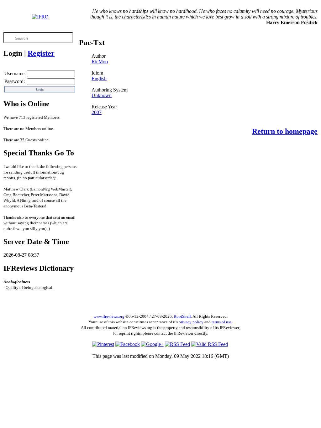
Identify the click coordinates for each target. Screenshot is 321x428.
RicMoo (100, 61)
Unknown (102, 95)
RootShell (182, 316)
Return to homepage (285, 131)
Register (41, 53)
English (99, 78)
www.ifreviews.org (108, 316)
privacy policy (191, 322)
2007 (97, 112)
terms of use (222, 322)
